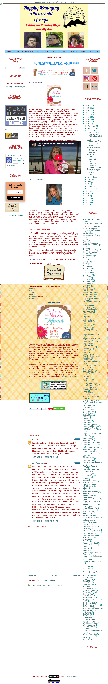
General (86, 419)
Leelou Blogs (54, 1)
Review (86, 550)
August (90, 179)
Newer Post (32, 576)
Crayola (86, 352)
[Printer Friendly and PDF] (59, 409)
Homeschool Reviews (91, 448)
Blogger (20, 215)
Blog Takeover (88, 280)
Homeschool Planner (91, 442)
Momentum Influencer (91, 499)
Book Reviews (88, 295)
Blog (84, 265)
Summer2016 (88, 596)
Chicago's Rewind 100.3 (92, 331)
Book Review (88, 293)
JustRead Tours (89, 461)
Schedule (86, 568)
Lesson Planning (89, 484)
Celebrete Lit (88, 324)
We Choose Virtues (90, 623)
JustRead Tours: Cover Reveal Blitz (91, 470)
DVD (85, 363)
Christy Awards (88, 347)
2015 (88, 196)
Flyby (85, 398)
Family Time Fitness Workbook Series (90, 386)
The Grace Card (89, 598)
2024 (88, 110)
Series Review (88, 576)
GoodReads (33, 298)
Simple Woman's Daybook (89, 578)
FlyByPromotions (89, 400)
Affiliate (86, 239)
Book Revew (88, 291)
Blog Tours (87, 283)
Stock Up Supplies (90, 590)
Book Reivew (88, 289)
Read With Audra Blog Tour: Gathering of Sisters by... (93, 157)
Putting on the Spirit (90, 543)
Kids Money (87, 477)
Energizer (86, 369)
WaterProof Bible (89, 621)
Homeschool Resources (92, 444)
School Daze (88, 570)
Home (54, 576)
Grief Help (87, 422)
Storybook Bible (89, 592)
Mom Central (88, 497)
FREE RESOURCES (25, 51)
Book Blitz (87, 287)
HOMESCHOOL (59, 51)
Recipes (86, 548)
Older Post (76, 576)
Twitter (31, 292)
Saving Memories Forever (92, 561)
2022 (88, 115)
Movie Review (88, 512)
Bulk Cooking (88, 311)
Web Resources (89, 625)
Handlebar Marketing (91, 426)
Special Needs (88, 585)
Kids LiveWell (88, 475)
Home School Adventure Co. (92, 434)
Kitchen (86, 479)
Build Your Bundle (90, 309)
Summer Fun (88, 594)
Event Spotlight (88, 371)
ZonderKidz (87, 639)
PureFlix (86, 541)
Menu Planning (88, 493)
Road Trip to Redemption (92, 556)
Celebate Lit (87, 313)
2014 (88, 198)
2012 (88, 203)
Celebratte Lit (88, 322)
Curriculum (87, 354)
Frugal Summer (89, 413)
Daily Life (86, 358)
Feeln (85, 391)
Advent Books (88, 234)
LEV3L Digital (88, 486)
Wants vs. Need (89, 619)
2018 (88, 124)
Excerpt (86, 376)
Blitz (84, 259)
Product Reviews (89, 536)
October (91, 130)
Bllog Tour (87, 263)
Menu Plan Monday (90, 492)
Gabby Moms (88, 415)
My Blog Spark (88, 515)
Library (85, 488)
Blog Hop (86, 270)
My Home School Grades (92, 517)
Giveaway (86, 421)
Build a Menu (88, 307)
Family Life (87, 382)
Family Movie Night (90, 384)
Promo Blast (87, 537)
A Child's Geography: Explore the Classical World (92, 230)
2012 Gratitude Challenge (92, 223)
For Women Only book (91, 402)
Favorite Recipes (89, 389)
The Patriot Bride (89, 603)
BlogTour (86, 285)
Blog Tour (86, 281)
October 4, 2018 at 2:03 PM (46, 457)
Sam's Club (87, 559)
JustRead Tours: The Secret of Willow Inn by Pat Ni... (94, 135)
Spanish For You (89, 583)
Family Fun (87, 380)
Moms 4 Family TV (90, 508)
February (91, 188)
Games (85, 417)
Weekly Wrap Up (89, 627)
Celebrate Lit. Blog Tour (92, 316)
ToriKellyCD (87, 614)
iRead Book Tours (89, 453)
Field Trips (87, 393)
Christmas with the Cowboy (90, 344)
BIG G (85, 257)
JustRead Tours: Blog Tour (91, 467)
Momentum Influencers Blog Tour (91, 505)
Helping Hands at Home (92, 430)
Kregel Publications (90, 482)
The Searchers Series (91, 605)
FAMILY (10, 51)
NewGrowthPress (89, 526)
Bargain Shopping (90, 252)
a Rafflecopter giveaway (68, 376)
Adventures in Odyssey (91, 236)
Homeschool (87, 440)
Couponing (87, 349)
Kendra (14, 158)
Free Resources (89, 406)
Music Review (88, 513)
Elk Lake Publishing (90, 365)
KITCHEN (73, 51)
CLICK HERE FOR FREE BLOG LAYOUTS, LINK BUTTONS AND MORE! (53, 2)
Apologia (86, 248)
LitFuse (86, 490)
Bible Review (88, 254)
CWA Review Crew (90, 356)
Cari (34, 439)
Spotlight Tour (88, 588)
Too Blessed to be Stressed (89, 611)
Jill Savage (87, 457)
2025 (88, 108)
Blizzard (86, 261)
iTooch (85, 455)
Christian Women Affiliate (92, 334)
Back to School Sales (91, 250)
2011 (88, 205)
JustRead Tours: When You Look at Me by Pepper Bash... (95, 142)
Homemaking (88, 439)
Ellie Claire (87, 367)
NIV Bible (86, 528)
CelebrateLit (87, 320)
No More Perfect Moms (91, 530)
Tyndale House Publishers (88, 616)
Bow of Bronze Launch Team (91, 299)
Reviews (86, 554)
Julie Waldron (37, 463)
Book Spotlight (88, 296)
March (90, 186)
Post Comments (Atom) (46, 580)
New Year (86, 524)
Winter (85, 629)
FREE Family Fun (90, 404)
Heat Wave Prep (89, 428)
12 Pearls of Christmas (91, 220)
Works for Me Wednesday (92, 630)
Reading (86, 547)
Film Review (87, 395)
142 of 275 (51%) (10, 165)
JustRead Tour (88, 459)
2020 (88, 119)
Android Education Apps (92, 245)
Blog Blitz (86, 269)
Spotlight (86, 586)
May (89, 184)
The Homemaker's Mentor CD (92, 600)
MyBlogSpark (88, 521)
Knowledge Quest (89, 481)
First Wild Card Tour (90, 396)
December (92, 126)
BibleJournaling (89, 256)
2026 (88, 106)
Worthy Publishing (90, 634)
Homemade (87, 437)
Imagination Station (90, 451)
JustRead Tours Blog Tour (92, 462)
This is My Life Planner (91, 609)
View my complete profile (15, 86)
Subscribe (15, 198)
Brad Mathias (88, 305)
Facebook (33, 291)
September (92, 177)
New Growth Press (90, 523)
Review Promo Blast (90, 552)
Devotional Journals (90, 362)
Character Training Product (90, 328)
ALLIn (85, 241)
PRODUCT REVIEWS (89, 51)
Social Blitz (87, 581)
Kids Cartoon (88, 473)
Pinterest (32, 294)
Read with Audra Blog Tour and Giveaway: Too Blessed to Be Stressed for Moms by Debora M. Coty (56, 64)
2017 (88, 191)
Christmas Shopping (90, 341)
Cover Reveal (88, 350)
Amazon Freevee (89, 243)
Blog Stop (86, 278)
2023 (88, 112)
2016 (88, 193)
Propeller (86, 539)
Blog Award (87, 267)
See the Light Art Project (92, 572)
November (92, 128)
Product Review (89, 534)
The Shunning (88, 607)
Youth (85, 638)
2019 (88, 122)
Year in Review (88, 636)
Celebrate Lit (88, 314)
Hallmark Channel (90, 424)
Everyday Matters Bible (91, 373)
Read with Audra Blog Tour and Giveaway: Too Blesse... (93, 171)
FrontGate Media (89, 409)
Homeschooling (89, 450)
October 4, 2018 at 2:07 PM (46, 521)
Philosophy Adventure (91, 532)
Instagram (33, 296)
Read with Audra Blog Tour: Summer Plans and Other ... (93, 149)
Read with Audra (89, 545)
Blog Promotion (89, 274)
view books (21, 168)
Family (85, 378)
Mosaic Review (88, 510)
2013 (88, 200)
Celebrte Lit (87, 325)
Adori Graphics (71, 676)
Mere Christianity (89, 495)
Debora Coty (87, 360)
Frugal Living (88, 411)
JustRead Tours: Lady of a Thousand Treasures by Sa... (94, 164)
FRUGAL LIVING (43, 51)
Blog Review (88, 276)
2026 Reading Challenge (15, 155)
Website (32, 289)
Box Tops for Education (91, 302)
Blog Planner (88, 272)
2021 (88, 117)
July (89, 182)
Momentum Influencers (91, 501)
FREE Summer (88, 407)
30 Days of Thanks (90, 227)
